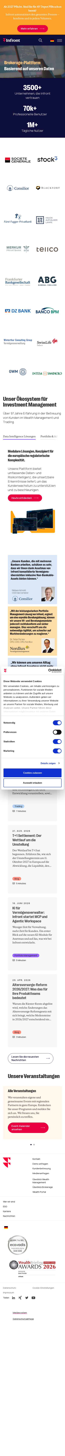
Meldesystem (20, 1312)
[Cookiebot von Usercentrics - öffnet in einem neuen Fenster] (48, 671)
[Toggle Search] (40, 40)
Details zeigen (48, 763)
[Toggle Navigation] (59, 40)
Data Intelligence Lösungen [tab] (19, 436)
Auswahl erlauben (32, 782)
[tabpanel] (32, 494)
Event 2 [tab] (34, 1144)
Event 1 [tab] (31, 1144)
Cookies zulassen (32, 772)
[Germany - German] (52, 41)
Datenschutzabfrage (23, 1318)
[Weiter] (59, 436)
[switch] (57, 732)
